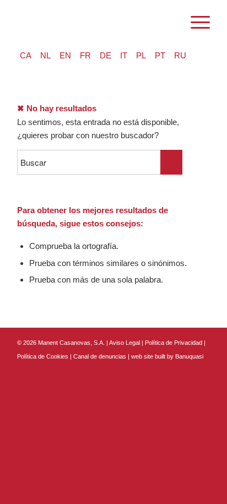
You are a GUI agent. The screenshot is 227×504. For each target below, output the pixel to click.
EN (65, 55)
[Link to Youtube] (201, 369)
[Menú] (195, 23)
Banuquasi (189, 356)
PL (141, 55)
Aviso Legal (124, 342)
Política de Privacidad (174, 342)
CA (25, 55)
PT (160, 55)
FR (85, 55)
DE (105, 55)
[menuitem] (169, 23)
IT (123, 55)
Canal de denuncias (99, 356)
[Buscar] (169, 23)
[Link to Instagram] (185, 369)
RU (180, 55)
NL (45, 55)
